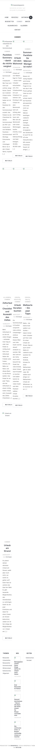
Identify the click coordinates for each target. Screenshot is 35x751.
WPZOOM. (19, 747)
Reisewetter (9, 21)
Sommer (19, 21)
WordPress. (14, 745)
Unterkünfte (25, 17)
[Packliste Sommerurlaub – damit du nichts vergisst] (7, 44)
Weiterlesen (9, 160)
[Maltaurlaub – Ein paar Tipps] (27, 231)
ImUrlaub (9, 72)
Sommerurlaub (7, 665)
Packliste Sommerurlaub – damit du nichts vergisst (10, 60)
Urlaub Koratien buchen (17, 308)
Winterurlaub (7, 668)
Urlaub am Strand (7, 548)
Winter (27, 21)
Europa (17, 297)
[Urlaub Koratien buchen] (17, 231)
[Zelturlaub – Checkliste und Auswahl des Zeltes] (7, 231)
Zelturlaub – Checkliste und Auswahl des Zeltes (8, 311)
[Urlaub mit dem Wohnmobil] (17, 46)
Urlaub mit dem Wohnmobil (18, 61)
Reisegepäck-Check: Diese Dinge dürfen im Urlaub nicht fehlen (18, 668)
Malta (27, 299)
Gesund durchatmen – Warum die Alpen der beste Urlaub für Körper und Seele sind (18, 707)
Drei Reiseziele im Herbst (17, 686)
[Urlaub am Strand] (7, 476)
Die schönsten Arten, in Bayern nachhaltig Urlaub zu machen (17, 731)
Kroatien (17, 299)
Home (6, 17)
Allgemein (23, 25)
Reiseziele (14, 17)
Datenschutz (30, 658)
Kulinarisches (13, 25)
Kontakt (17, 30)
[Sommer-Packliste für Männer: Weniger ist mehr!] (27, 43)
